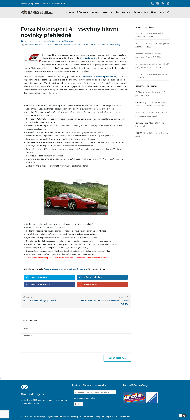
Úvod (71, 12)
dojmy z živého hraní (79, 269)
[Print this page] (22, 41)
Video (97, 12)
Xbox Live (110, 44)
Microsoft (89, 44)
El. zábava (122, 12)
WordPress (60, 416)
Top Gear (97, 44)
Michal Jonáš (107, 416)
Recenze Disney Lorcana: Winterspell (151, 74)
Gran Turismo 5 (64, 44)
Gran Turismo (53, 44)
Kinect (79, 44)
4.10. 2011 (28, 41)
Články (82, 12)
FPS (36, 44)
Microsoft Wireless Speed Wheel (99, 76)
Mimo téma (142, 12)
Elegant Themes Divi (84, 416)
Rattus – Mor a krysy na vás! (40, 300)
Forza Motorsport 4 (53, 269)
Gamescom (43, 44)
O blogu (157, 12)
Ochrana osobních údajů (85, 398)
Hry (108, 12)
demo (27, 44)
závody (117, 44)
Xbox (58, 41)
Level (84, 44)
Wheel (104, 44)
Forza (32, 44)
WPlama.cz (126, 416)
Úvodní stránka (49, 41)
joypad (73, 44)
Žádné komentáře (70, 41)
